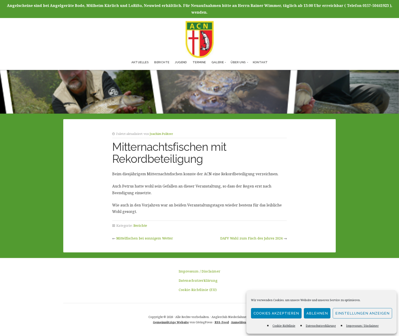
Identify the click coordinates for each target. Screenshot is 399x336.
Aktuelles (140, 62)
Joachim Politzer (161, 134)
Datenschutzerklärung (321, 326)
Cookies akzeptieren (276, 313)
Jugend (181, 62)
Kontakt (260, 62)
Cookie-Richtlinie (283, 326)
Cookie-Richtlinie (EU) (198, 290)
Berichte (161, 62)
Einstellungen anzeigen (362, 313)
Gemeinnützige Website (171, 322)
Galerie (218, 62)
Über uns (238, 62)
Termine (199, 62)
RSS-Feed (222, 322)
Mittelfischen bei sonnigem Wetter (144, 238)
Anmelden (238, 322)
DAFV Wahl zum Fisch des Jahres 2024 (251, 238)
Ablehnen (317, 313)
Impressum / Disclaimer (362, 326)
